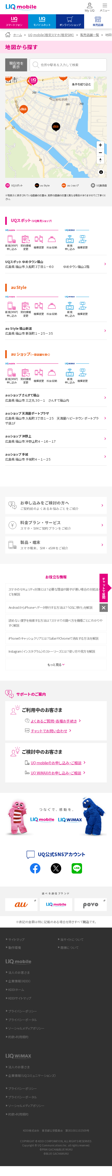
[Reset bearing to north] (100, 160)
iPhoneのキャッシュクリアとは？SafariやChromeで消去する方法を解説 (53, 638)
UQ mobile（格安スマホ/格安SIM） (51, 34)
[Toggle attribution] (101, 172)
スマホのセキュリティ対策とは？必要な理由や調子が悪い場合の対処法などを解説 (55, 591)
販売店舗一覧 (89, 34)
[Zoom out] (100, 152)
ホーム (17, 34)
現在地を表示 (16, 64)
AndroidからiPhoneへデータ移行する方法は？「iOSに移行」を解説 (50, 607)
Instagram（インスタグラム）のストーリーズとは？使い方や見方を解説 (52, 651)
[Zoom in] (100, 145)
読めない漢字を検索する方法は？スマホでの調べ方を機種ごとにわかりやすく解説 (55, 622)
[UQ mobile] (20, 7)
